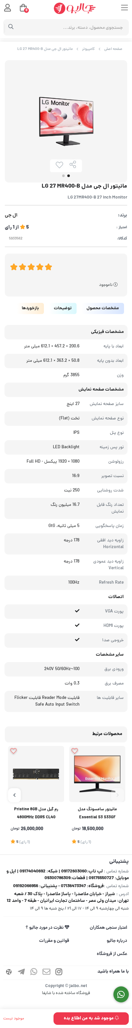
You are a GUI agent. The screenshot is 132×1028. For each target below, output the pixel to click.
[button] (117, 795)
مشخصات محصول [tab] (103, 308)
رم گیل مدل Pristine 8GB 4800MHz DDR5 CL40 (36, 813)
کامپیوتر (88, 49)
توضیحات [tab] (62, 308)
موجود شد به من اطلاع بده (89, 1018)
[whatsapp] (34, 972)
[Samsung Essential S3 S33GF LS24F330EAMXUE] (97, 774)
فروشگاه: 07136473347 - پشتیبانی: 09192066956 (58, 886)
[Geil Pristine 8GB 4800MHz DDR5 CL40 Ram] (36, 774)
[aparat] (9, 972)
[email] (46, 972)
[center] (11, 27)
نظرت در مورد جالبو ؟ (45, 927)
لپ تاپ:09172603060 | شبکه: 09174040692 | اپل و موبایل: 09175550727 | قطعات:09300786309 (67, 875)
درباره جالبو (117, 940)
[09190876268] (121, 994)
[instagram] (59, 972)
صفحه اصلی (113, 49)
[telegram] (21, 972)
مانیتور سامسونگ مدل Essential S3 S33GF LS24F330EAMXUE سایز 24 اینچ (97, 814)
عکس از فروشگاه (112, 954)
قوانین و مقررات (54, 940)
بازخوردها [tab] (30, 308)
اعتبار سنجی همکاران (108, 927)
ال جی (11, 215)
